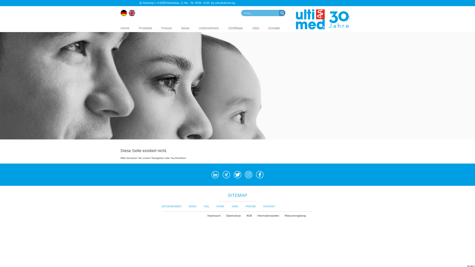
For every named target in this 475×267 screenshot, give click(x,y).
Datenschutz (233, 215)
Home (125, 28)
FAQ (206, 206)
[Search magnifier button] (282, 13)
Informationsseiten (268, 215)
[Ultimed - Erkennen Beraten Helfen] (325, 19)
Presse (166, 28)
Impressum (214, 215)
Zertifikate (235, 28)
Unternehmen (209, 28)
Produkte (145, 28)
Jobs (255, 28)
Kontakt (274, 28)
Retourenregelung (295, 215)
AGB (249, 215)
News (185, 28)
